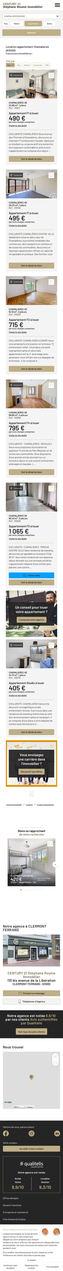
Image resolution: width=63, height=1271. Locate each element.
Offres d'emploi (10, 1198)
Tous (5, 24)
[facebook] (6, 1133)
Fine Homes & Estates (14, 1219)
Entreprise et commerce (15, 1212)
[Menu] (57, 4)
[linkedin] (57, 1133)
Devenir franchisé (12, 1205)
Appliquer (31, 32)
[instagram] (31, 1133)
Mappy (30, 1107)
